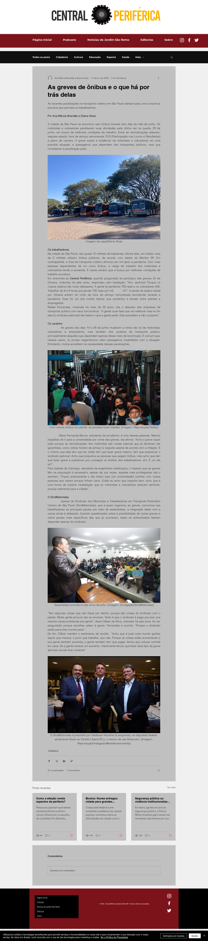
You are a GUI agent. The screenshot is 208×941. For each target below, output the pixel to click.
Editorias (40, 911)
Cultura (78, 57)
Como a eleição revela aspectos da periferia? (50, 800)
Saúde (125, 57)
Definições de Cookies (173, 935)
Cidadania (62, 57)
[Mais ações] (158, 78)
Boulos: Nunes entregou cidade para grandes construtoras (102, 800)
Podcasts (40, 902)
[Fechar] (204, 936)
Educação (95, 57)
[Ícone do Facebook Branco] (189, 40)
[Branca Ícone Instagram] (182, 40)
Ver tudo (171, 787)
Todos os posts (41, 57)
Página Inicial (42, 897)
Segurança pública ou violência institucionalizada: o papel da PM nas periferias (153, 800)
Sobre (39, 916)
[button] (171, 57)
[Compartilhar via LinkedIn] (64, 761)
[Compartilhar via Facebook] (49, 761)
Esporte (111, 57)
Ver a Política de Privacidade (114, 937)
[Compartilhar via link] (71, 761)
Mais (138, 57)
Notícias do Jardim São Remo (48, 906)
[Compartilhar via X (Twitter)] (56, 761)
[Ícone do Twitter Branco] (196, 40)
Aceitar (194, 935)
